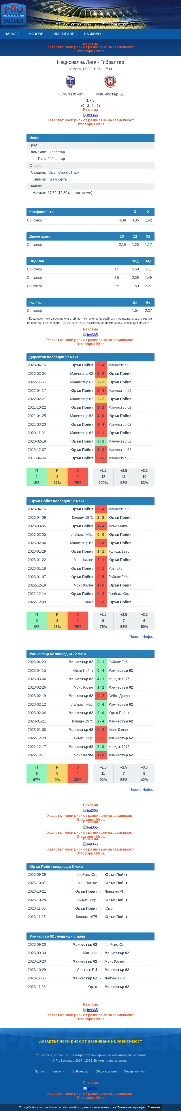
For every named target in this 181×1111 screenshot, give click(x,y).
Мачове (35, 34)
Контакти (58, 1071)
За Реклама (80, 1071)
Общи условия (106, 1071)
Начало (11, 34)
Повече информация (131, 1107)
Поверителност (135, 1071)
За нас (40, 1071)
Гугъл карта (57, 179)
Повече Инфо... (142, 637)
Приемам (154, 1107)
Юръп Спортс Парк (63, 172)
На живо (92, 34)
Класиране (64, 34)
